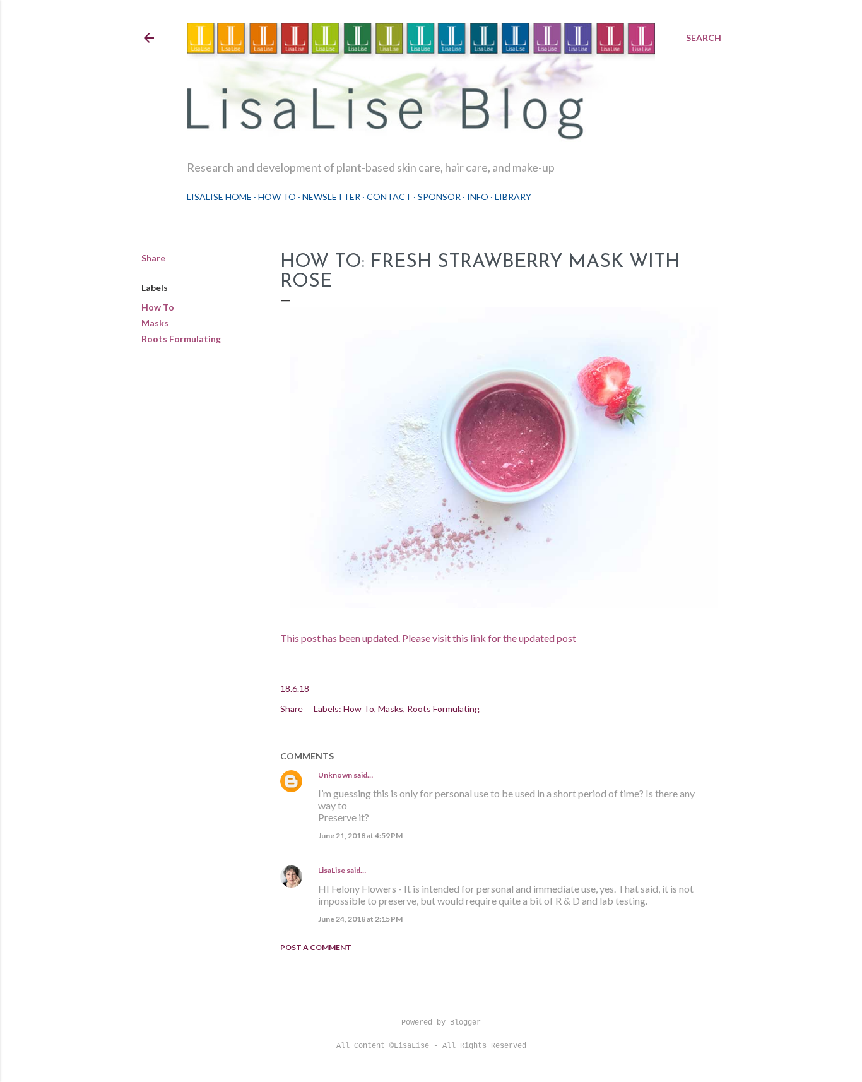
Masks (154, 323)
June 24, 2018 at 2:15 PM (360, 919)
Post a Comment (315, 947)
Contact (389, 196)
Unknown (335, 775)
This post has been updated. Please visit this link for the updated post (428, 638)
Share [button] (153, 258)
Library (513, 196)
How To (277, 196)
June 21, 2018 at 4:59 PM (360, 835)
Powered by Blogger (441, 1022)
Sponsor (439, 196)
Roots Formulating (181, 338)
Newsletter (331, 196)
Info (477, 196)
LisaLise (331, 870)
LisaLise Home (219, 196)
